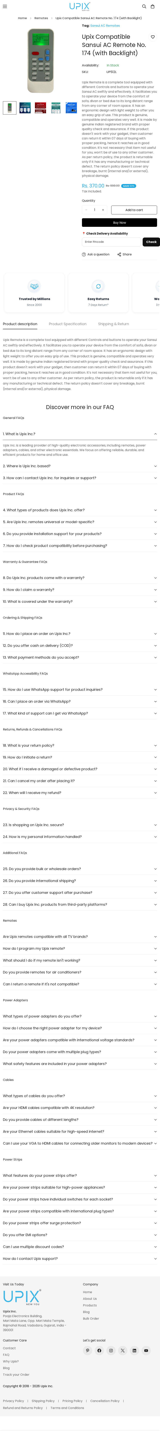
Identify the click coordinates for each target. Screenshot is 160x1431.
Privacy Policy (13, 1401)
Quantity (88, 200)
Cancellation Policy (105, 1401)
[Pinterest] (87, 1350)
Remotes (41, 18)
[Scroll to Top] (152, 1409)
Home (22, 18)
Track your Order (16, 1374)
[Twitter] (122, 1350)
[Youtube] (146, 1350)
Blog (86, 1312)
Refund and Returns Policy (23, 1408)
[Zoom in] (69, 31)
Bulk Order (91, 1318)
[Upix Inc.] (80, 6)
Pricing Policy (72, 1401)
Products (90, 1305)
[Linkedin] (134, 1350)
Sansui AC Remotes (105, 25)
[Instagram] (111, 1350)
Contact (9, 1348)
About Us (90, 1298)
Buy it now (119, 222)
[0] (152, 6)
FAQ (6, 1355)
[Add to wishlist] (152, 37)
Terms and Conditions (67, 1408)
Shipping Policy (43, 1401)
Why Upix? (11, 1361)
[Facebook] (99, 1350)
